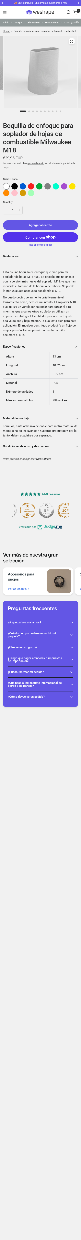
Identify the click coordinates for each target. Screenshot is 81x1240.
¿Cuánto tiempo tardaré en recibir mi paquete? (32, 635)
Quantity (8, 202)
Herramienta (52, 22)
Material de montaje (16, 418)
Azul (23, 186)
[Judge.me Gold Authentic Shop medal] (40, 510)
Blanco (6, 186)
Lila (64, 186)
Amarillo (72, 186)
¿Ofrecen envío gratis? (22, 647)
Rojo (31, 186)
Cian (56, 186)
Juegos (18, 22)
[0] (75, 12)
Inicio (6, 22)
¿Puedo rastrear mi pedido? (26, 672)
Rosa (14, 193)
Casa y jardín (71, 22)
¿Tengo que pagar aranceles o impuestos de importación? (35, 659)
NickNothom (43, 459)
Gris (47, 186)
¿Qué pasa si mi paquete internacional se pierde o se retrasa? (35, 684)
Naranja (6, 193)
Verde (39, 186)
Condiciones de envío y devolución (26, 446)
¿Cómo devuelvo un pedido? (26, 696)
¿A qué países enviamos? (24, 622)
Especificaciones (14, 346)
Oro (23, 193)
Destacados (11, 256)
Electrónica (34, 22)
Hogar (6, 31)
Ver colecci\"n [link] (17, 589)
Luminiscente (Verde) (31, 193)
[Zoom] (72, 41)
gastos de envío (36, 163)
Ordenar (14, 186)
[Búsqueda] (68, 12)
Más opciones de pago (40, 245)
